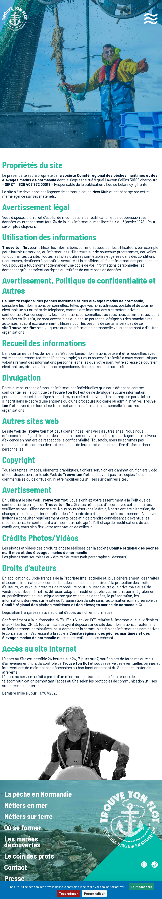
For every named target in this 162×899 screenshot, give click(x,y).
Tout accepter (141, 887)
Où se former (22, 827)
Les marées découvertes (22, 841)
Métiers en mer (25, 805)
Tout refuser (68, 893)
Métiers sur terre (28, 816)
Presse (14, 878)
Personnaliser (94, 893)
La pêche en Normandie (38, 793)
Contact (15, 867)
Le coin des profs (29, 855)
